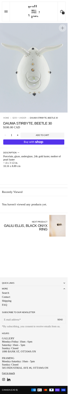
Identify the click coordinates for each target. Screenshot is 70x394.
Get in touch (8, 373)
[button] (6, 11)
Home (6, 118)
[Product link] (34, 225)
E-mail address (11, 319)
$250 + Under (19, 118)
